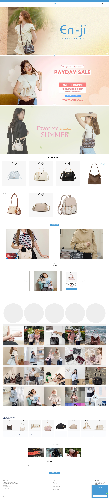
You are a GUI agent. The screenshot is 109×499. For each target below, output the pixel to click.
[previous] (26, 281)
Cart (71, 5)
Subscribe (100, 495)
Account (75, 5)
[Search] (104, 3)
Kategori (37, 5)
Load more (54, 406)
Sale (56, 5)
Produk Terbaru (44, 5)
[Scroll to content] (54, 55)
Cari (53, 482)
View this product (71, 288)
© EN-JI (4, 496)
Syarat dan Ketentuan (56, 489)
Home (33, 5)
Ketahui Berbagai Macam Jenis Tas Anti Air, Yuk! (53, 460)
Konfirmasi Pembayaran (64, 5)
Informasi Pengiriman (56, 485)
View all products (54, 224)
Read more (29, 465)
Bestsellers (51, 5)
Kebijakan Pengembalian (56, 486)
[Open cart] (106, 3)
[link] (13, 334)
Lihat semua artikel (54, 472)
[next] (83, 281)
